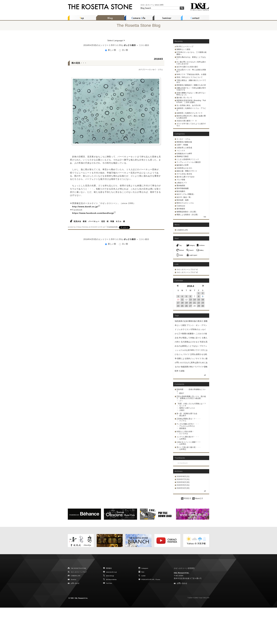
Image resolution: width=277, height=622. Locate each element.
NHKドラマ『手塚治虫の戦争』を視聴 (191, 74)
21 (194, 303)
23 (203, 303)
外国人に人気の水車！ (185, 432)
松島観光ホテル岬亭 (184, 154)
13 (190, 299)
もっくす (182, 406)
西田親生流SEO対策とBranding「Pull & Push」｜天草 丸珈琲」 (191, 101)
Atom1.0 (199, 498)
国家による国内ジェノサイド (189, 358)
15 (199, 299)
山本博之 (182, 439)
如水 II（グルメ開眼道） (185, 194)
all (205, 375)
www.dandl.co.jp (111, 572)
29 (199, 306)
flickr (142, 572)
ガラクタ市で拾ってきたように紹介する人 (191, 125)
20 (190, 303)
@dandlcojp (110, 576)
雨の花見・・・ (79, 63)
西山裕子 (182, 416)
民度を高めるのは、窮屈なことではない (191, 58)
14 (194, 299)
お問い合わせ (75, 583)
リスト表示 (144, 45)
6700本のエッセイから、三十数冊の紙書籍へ (191, 53)
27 (190, 306)
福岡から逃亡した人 (187, 408)
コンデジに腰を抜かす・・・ (187, 437)
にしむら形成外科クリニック (187, 159)
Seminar (73, 579)
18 (182, 303)
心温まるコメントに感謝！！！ (188, 442)
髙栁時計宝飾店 (182, 156)
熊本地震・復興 (182, 200)
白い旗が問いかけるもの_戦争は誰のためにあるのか (191, 362)
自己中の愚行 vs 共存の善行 (187, 67)
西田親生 (182, 428)
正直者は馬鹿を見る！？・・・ (188, 419)
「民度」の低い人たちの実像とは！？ (191, 404)
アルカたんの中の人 (187, 426)
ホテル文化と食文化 (184, 174)
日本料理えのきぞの (184, 168)
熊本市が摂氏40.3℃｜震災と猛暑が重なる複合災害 (191, 117)
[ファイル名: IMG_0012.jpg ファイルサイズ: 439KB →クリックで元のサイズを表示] (116, 111)
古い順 (124, 50)
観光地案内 (180, 191)
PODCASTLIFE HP (147, 579)
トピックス (180, 151)
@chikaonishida (111, 579)
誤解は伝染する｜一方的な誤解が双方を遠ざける (191, 89)
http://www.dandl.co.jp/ (85, 206)
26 (186, 306)
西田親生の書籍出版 (184, 142)
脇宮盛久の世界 (182, 165)
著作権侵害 (180, 209)
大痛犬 (182, 410)
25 (182, 306)
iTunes (158, 579)
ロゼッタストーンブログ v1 (187, 269)
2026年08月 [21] (182, 476)
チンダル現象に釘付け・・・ (187, 424)
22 (199, 303)
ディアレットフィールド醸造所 (188, 162)
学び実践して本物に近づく (190, 338)
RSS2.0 (187, 498)
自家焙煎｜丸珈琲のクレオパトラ (189, 113)
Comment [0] (112, 227)
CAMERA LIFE (182, 230)
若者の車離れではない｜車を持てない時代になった (191, 94)
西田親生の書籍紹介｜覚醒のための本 (191, 85)
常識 (112, 221)
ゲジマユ (182, 421)
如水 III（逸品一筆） (184, 197)
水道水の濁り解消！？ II (186, 121)
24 (178, 306)
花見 (103, 221)
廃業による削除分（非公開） (187, 215)
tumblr (143, 576)
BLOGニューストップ (184, 46)
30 (203, 306)
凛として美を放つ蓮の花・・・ (188, 447)
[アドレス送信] (180, 254)
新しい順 (112, 50)
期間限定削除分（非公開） (186, 212)
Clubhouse (180, 206)
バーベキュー (94, 221)
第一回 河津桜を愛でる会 (186, 414)
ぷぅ (181, 400)
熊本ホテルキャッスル (185, 203)
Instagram (144, 568)
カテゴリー (142, 70)
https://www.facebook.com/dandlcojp (93, 213)
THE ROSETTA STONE (78, 568)
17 (178, 303)
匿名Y (181, 393)
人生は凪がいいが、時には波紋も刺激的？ (191, 71)
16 (203, 299)
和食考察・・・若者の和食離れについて (191, 390)
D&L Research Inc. (181, 573)
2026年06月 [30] (182, 482)
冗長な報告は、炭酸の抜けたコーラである (191, 81)
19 (186, 303)
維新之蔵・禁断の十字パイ (186, 171)
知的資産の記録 (181, 321)
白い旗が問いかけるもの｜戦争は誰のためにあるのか (191, 63)
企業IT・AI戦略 (182, 145)
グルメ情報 (180, 180)
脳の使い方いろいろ (184, 98)
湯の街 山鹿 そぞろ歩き (185, 177)
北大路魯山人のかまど (190, 342)
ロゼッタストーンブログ (79, 572)
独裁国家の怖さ (187, 367)
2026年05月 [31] (182, 485)
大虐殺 (182, 371)
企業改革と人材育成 (184, 148)
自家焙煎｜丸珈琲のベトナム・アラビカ (191, 109)
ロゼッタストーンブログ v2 (187, 272)
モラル (118, 221)
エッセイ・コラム (156, 70)
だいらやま (183, 434)
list (205, 217)
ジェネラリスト (183, 329)
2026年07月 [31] (182, 479)
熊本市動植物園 (182, 188)
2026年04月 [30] (182, 488)
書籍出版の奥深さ (195, 321)
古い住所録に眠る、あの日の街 (188, 105)
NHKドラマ (195, 350)
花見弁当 (77, 221)
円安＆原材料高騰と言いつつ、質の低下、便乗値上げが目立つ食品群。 (191, 397)
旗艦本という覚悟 (183, 49)
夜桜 (85, 221)
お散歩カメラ (181, 183)
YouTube (109, 583)
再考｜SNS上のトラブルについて (189, 77)
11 (182, 299)
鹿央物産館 (180, 186)
